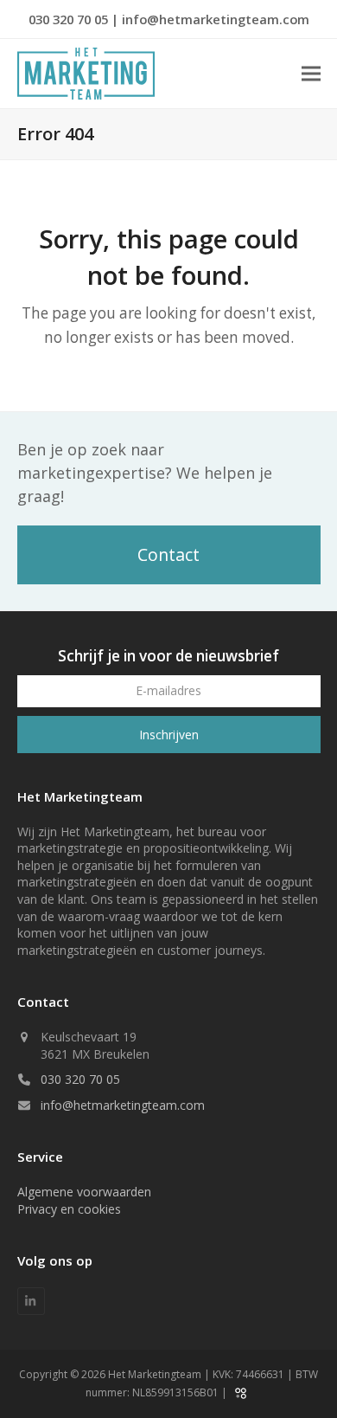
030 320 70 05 (70, 19)
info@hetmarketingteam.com (215, 19)
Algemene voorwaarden (84, 1191)
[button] (311, 74)
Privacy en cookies (69, 1209)
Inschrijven (169, 734)
